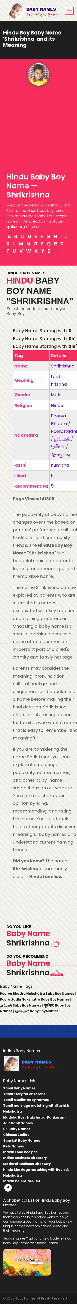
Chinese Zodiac (16, 1134)
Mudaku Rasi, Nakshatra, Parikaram (34, 1117)
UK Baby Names (16, 1129)
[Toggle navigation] (69, 11)
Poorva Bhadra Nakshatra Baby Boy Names (37, 993)
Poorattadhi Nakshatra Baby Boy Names (35, 999)
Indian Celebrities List (21, 1181)
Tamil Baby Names (19, 1088)
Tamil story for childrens (24, 1094)
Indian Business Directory (25, 1158)
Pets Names (13, 1146)
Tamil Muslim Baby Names (26, 1100)
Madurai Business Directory (27, 1164)
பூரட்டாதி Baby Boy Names (21, 1005)
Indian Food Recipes (20, 1152)
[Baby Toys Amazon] (27, 1262)
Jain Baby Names (18, 1123)
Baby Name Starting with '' (42, 331)
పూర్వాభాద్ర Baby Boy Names (37, 1011)
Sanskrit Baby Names (21, 1140)
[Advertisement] (38, 126)
